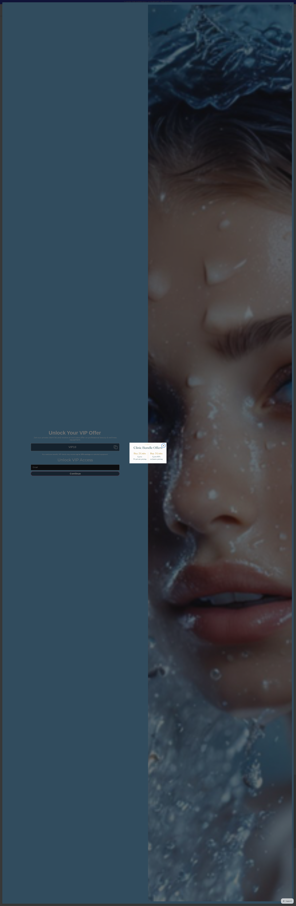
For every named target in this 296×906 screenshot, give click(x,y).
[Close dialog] (164, 446)
